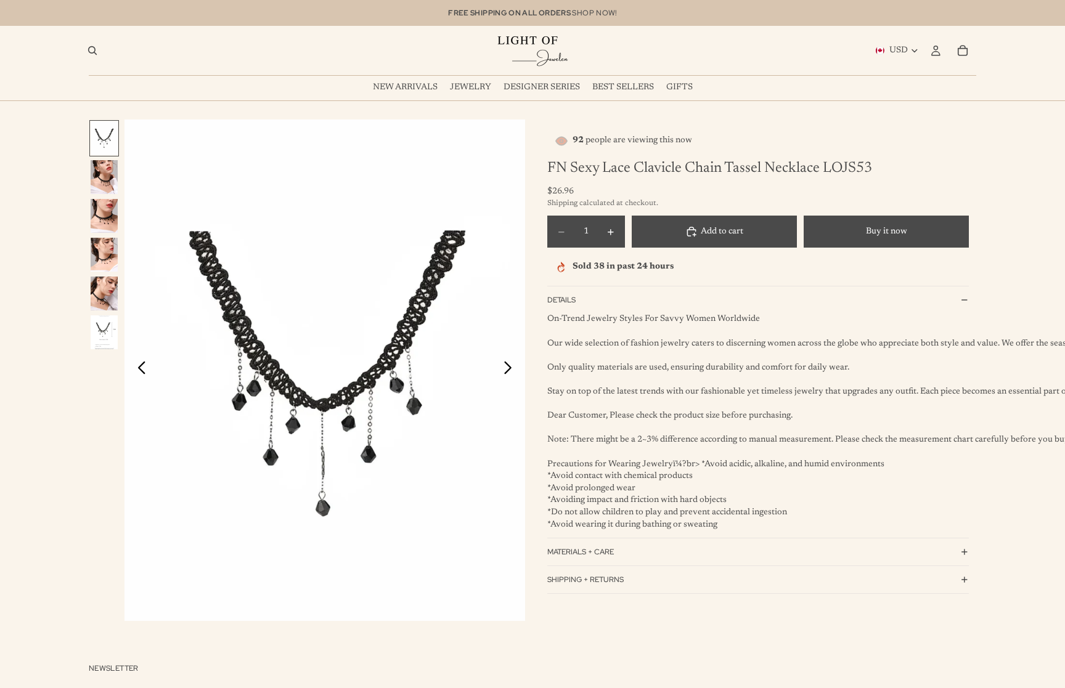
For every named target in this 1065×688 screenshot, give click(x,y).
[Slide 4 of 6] (104, 255)
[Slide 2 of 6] (104, 177)
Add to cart (722, 231)
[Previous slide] (138, 370)
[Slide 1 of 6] (104, 138)
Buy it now (886, 231)
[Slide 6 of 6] (104, 332)
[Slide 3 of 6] (104, 216)
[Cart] (962, 50)
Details (561, 300)
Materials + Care (580, 552)
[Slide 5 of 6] (104, 293)
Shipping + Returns (585, 580)
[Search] (92, 50)
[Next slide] (511, 370)
